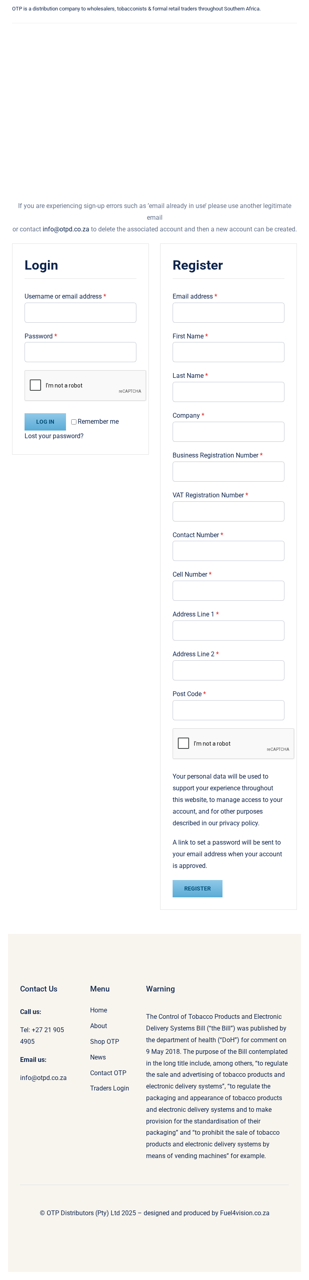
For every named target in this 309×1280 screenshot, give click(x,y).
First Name (190, 336)
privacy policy (238, 823)
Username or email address (65, 296)
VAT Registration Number (210, 495)
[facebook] (88, 20)
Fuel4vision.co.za (245, 1213)
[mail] (112, 20)
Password (41, 336)
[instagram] (100, 20)
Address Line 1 (196, 614)
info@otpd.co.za (66, 229)
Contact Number (198, 535)
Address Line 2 (196, 654)
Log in (45, 421)
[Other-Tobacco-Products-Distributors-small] (43, 30)
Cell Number (192, 574)
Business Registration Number (218, 455)
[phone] (124, 20)
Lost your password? (54, 436)
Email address (195, 296)
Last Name (190, 375)
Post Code (189, 694)
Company (188, 415)
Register (197, 888)
